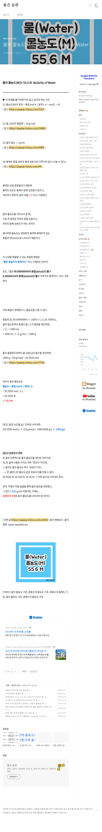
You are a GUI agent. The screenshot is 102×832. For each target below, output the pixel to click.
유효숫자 (83, 119)
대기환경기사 (85, 246)
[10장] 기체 (84, 173)
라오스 (81, 315)
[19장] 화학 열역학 (87, 207)
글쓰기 (6, 14)
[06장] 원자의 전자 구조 (88, 154)
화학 (7, 685)
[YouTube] (89, 394)
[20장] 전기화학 (85, 211)
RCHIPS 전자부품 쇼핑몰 (18, 631)
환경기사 (83, 253)
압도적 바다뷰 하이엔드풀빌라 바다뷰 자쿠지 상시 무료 (27, 650)
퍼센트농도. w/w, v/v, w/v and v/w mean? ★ (24, 696)
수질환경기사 (85, 242)
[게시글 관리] (15, 672)
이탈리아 (82, 302)
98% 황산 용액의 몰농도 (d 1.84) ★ (19, 713)
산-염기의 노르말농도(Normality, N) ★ (21, 700)
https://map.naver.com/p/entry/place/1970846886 (28, 647)
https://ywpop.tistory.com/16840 (27, 128)
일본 (80, 310)
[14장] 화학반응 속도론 (88, 187)
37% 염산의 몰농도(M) (14, 693)
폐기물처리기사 (86, 249)
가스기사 (83, 263)
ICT (80, 280)
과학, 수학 (83, 271)
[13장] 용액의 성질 (87, 184)
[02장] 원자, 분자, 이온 (88, 141)
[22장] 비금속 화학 (87, 218)
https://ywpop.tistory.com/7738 (26, 362)
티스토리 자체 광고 (86, 95)
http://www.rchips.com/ (16, 628)
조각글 (81, 288)
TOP (97, 810)
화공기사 (83, 260)
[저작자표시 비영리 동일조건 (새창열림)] (33, 672)
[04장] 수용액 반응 (87, 147)
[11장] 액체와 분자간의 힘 (89, 177)
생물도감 (82, 275)
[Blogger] (89, 381)
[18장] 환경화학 (85, 204)
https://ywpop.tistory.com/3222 (26, 109)
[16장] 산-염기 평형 (87, 194)
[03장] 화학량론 (85, 144)
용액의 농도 (16, 685)
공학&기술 (83, 239)
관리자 (20, 14)
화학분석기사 (85, 256)
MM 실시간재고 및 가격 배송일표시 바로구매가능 (27, 635)
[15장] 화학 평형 (86, 191)
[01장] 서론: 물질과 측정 (89, 137)
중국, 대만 (83, 297)
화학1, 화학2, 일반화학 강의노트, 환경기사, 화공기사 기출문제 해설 (31, 770)
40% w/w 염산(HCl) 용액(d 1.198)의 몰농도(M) (24, 703)
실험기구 (83, 129)
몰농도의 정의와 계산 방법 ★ (16, 690)
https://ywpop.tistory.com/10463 (29, 520)
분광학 (81, 234)
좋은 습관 (10, 5)
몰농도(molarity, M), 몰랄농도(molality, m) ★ (24, 716)
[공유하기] (12, 672)
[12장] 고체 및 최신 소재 (89, 180)
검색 (91, 5)
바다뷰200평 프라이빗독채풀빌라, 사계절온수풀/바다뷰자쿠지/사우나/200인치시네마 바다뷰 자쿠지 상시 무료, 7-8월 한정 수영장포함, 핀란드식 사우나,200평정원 (27, 656)
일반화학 (82, 133)
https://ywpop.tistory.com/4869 (26, 147)
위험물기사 (84, 267)
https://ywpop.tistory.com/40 (25, 166)
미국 (80, 306)
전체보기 (82, 110)
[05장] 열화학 (85, 151)
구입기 (81, 293)
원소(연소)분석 (85, 122)
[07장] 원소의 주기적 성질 (89, 158)
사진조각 (82, 284)
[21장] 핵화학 (85, 214)
